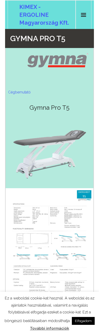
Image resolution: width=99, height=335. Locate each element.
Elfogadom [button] (83, 321)
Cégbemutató (19, 92)
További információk (49, 328)
